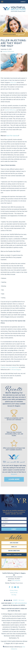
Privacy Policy (14, 590)
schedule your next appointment (10, 367)
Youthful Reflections (8, 51)
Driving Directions (14, 550)
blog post (14, 474)
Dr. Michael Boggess (15, 369)
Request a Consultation (14, 554)
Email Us (14, 546)
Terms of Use (13, 592)
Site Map (13, 594)
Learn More (14, 479)
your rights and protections (19, 603)
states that (13, 82)
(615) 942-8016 (16, 580)
